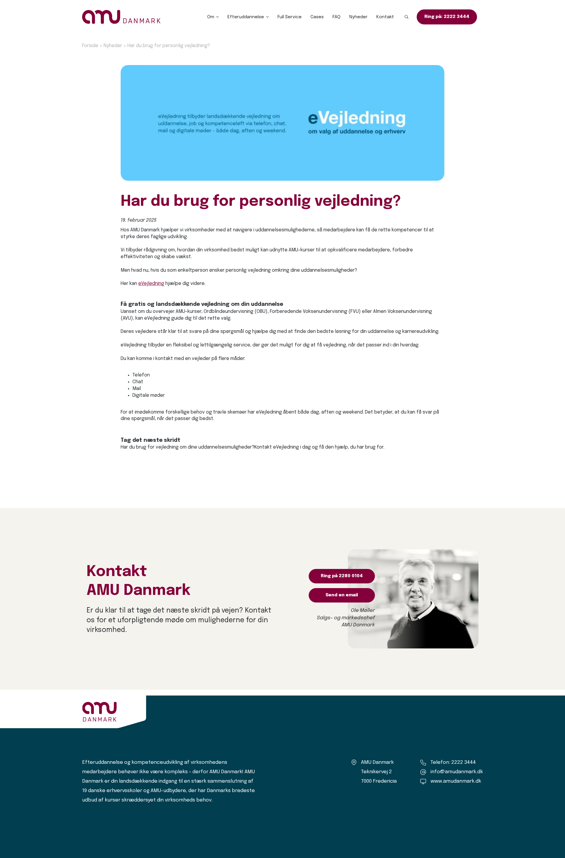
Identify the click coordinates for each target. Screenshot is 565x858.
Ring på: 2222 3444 (446, 16)
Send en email (341, 595)
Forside (90, 45)
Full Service (289, 17)
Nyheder (358, 17)
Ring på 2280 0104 (342, 576)
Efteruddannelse (245, 17)
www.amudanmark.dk (456, 781)
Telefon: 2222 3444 (453, 762)
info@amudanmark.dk (457, 771)
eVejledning (151, 283)
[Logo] (121, 17)
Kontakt (385, 17)
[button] (406, 17)
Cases (317, 17)
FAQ (336, 17)
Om (210, 17)
